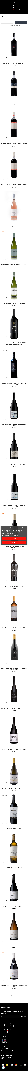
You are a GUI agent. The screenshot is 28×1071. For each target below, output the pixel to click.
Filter (21, 22)
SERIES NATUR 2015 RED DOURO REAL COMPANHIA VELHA (14, 547)
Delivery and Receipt (6, 1046)
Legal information (5, 1048)
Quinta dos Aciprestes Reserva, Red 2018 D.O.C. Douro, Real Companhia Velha (14, 343)
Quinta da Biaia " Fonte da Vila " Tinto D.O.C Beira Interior (14, 986)
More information (6, 535)
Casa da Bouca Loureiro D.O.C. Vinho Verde (14, 303)
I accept (14, 542)
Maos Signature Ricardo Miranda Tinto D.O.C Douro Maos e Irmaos (14, 669)
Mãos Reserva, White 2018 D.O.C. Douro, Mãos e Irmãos (14, 628)
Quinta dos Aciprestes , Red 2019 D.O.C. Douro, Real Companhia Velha (14, 384)
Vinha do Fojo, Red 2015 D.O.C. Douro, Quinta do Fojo (14, 104)
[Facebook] (2, 1040)
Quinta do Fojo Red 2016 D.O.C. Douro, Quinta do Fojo (14, 185)
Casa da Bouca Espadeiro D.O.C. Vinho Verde (14, 225)
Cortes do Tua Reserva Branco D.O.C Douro (14, 946)
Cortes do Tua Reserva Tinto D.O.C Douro (14, 906)
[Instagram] (5, 1040)
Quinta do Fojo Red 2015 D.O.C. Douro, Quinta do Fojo (14, 144)
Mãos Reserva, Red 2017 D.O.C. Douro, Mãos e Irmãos (14, 587)
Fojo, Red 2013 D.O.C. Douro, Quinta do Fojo (14, 63)
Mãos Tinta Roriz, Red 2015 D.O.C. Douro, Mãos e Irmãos (14, 709)
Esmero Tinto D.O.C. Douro (14, 828)
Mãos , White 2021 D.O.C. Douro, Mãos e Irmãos (14, 789)
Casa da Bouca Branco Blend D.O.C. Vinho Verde (14, 264)
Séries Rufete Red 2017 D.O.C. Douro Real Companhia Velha (14, 506)
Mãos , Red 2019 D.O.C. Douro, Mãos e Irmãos (14, 749)
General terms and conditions (8, 1050)
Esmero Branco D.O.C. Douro (14, 867)
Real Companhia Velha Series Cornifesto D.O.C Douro (14, 425)
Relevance (7, 22)
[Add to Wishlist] (6, 57)
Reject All (14, 538)
